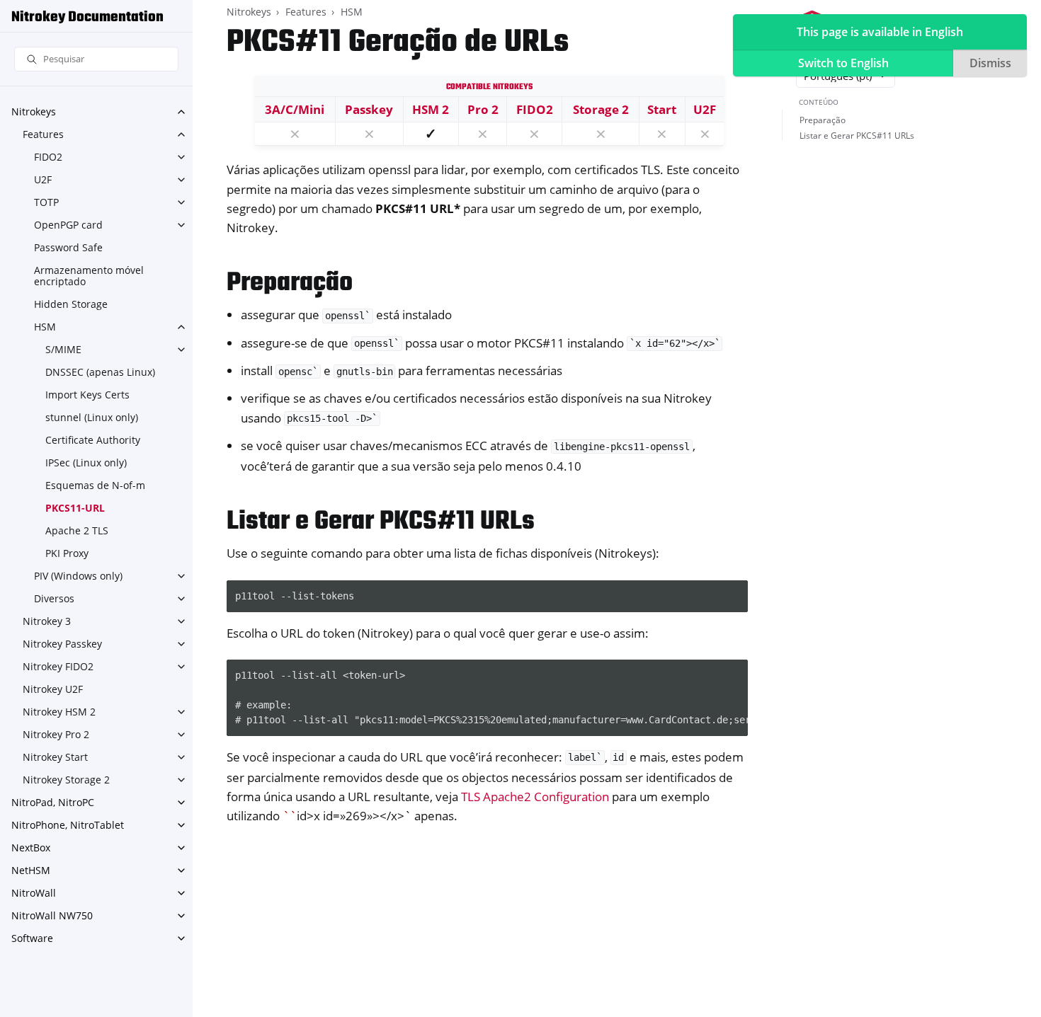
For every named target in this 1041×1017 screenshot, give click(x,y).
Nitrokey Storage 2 (66, 779)
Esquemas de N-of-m (95, 485)
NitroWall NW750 (52, 915)
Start (661, 109)
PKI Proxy (67, 553)
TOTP (46, 202)
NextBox (30, 847)
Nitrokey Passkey (62, 643)
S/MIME (63, 349)
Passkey (369, 109)
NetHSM (30, 870)
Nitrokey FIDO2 (58, 666)
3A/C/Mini (294, 109)
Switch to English (843, 63)
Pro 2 (483, 109)
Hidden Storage (71, 304)
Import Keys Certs (87, 394)
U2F (43, 179)
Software (32, 938)
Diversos (54, 598)
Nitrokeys (33, 111)
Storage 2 (601, 109)
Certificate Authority (92, 440)
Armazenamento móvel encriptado (89, 275)
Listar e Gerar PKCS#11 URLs (857, 136)
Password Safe (68, 247)
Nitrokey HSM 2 (59, 711)
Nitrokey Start (55, 757)
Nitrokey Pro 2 (56, 734)
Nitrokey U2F (53, 689)
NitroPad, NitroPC (52, 802)
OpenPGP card (68, 224)
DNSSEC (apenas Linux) (100, 372)
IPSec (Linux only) (86, 462)
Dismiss (990, 63)
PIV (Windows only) (78, 575)
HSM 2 (430, 109)
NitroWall (33, 893)
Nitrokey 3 (47, 621)
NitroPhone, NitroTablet (67, 825)
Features (43, 134)
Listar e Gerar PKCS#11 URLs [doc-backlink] (381, 522)
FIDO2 (48, 156)
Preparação (823, 120)
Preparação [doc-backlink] (290, 283)
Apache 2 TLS (76, 530)
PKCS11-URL (75, 508)
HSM (45, 326)
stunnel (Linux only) (91, 417)
